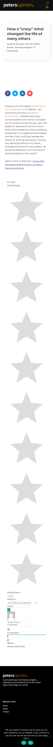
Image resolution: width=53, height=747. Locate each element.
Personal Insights (23, 47)
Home (5, 706)
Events (10, 47)
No (30, 743)
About (5, 709)
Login (10, 596)
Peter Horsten (17, 44)
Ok (24, 743)
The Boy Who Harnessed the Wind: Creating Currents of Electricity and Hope (24, 165)
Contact (6, 712)
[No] (49, 736)
